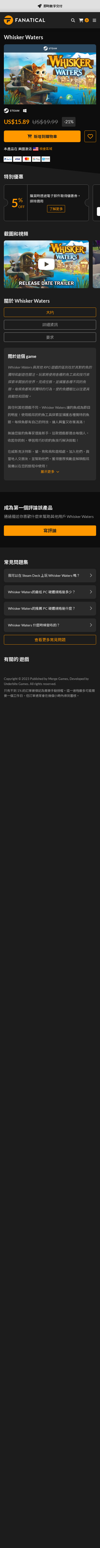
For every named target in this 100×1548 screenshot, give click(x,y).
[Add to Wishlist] (90, 136)
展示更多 (47, 472)
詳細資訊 (50, 324)
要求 (50, 337)
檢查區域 (46, 149)
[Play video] (46, 264)
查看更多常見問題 (50, 639)
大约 (50, 312)
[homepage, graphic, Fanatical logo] (24, 20)
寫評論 (50, 530)
